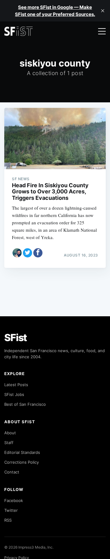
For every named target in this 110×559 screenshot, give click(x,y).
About (10, 432)
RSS (8, 520)
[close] (103, 11)
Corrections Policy (21, 462)
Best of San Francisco (25, 404)
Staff (8, 442)
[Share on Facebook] (38, 253)
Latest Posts (16, 384)
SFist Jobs (14, 394)
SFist (15, 338)
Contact (11, 472)
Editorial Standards (22, 452)
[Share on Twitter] (27, 253)
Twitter (11, 510)
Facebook (13, 500)
